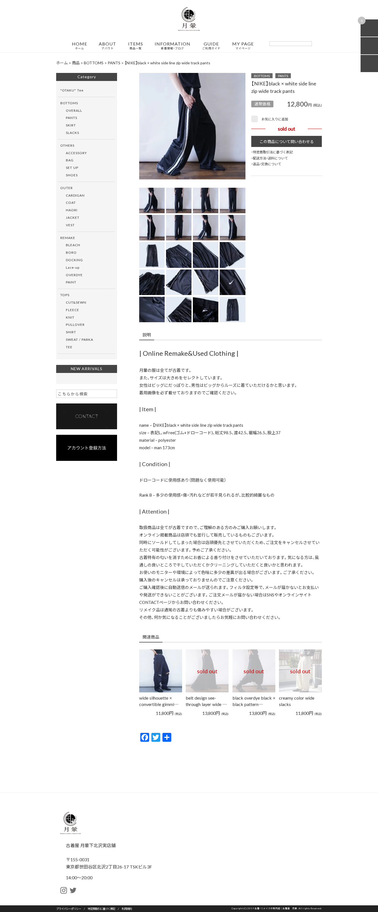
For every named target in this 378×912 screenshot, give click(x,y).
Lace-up (72, 267)
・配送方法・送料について (269, 158)
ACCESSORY (76, 152)
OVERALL (74, 110)
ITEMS (135, 45)
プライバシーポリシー (68, 908)
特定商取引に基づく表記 (101, 908)
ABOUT (107, 45)
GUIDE (211, 45)
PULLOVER (75, 324)
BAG (70, 159)
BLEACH (73, 244)
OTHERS (67, 145)
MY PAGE (243, 45)
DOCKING (74, 259)
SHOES (72, 174)
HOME (79, 45)
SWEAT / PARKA (79, 339)
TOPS (64, 294)
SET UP (72, 167)
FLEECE (72, 309)
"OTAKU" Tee (72, 90)
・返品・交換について (266, 163)
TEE (69, 346)
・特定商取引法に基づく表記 (272, 151)
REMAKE (67, 237)
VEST (70, 224)
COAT (71, 202)
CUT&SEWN (76, 302)
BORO (71, 252)
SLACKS (72, 132)
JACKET (72, 217)
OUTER (66, 187)
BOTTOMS (262, 75)
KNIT (70, 317)
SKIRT (71, 125)
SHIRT (71, 331)
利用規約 (127, 908)
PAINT (71, 282)
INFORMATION (172, 45)
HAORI (71, 209)
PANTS (283, 75)
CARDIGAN (75, 195)
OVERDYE (74, 274)
